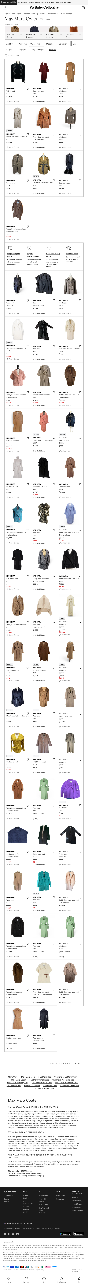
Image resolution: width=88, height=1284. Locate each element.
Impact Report (77, 1204)
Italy (42, 1270)
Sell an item (43, 1205)
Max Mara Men (28, 1076)
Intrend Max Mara (32, 1085)
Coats (42, 13)
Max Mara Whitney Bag (18, 1082)
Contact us (59, 1199)
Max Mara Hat (44, 1076)
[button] (83, 7)
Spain (38, 1270)
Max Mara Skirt (50, 1085)
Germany (32, 1270)
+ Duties (40, 813)
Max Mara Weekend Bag (63, 1079)
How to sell (43, 1196)
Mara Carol (13, 1076)
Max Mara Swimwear (69, 1085)
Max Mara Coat (14, 1085)
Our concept (8, 1196)
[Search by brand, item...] (4, 7)
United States (24, 1270)
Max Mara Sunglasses (39, 1079)
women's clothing (69, 1137)
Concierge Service (7, 1200)
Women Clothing (30, 13)
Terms (38, 1229)
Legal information (28, 1229)
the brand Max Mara (52, 1111)
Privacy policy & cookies (51, 1229)
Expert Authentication (33, 255)
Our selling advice (43, 1200)
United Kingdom (13, 1270)
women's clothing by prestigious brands (53, 1162)
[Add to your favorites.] (27, 88)
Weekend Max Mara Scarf (65, 1076)
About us (75, 1197)
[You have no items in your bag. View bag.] (83, 7)
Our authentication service (28, 1203)
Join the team (77, 1207)
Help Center (60, 1196)
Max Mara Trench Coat (44, 1088)
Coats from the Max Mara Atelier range (24, 1173)
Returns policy (26, 1210)
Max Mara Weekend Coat (66, 1082)
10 (75, 1063)
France (5, 1270)
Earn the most (72, 253)
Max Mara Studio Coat (42, 1082)
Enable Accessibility (8, 2)
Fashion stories (77, 1210)
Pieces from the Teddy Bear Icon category (26, 1175)
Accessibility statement (12, 1229)
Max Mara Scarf (18, 1079)
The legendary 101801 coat (19, 1171)
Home (7, 13)
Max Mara (16, 13)
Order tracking (26, 1197)
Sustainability (77, 1201)
